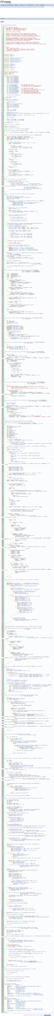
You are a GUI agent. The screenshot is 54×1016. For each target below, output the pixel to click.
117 (2, 127)
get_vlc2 (19, 336)
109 (2, 120)
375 (2, 351)
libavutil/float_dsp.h (15, 59)
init (8, 989)
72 (2, 88)
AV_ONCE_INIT (27, 197)
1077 (2, 976)
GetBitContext (10, 110)
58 (2, 75)
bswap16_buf (16, 951)
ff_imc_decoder (15, 984)
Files (37, 4)
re (10, 668)
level (11, 354)
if (9, 766)
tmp (10, 355)
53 (2, 71)
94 (2, 107)
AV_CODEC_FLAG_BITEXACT (36, 252)
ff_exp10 (24, 147)
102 (2, 114)
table (21, 183)
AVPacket (32, 928)
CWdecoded (12, 82)
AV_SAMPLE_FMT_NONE (37, 994)
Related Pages (10, 4)
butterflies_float (14, 113)
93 (2, 106)
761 (2, 694)
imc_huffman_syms (28, 187)
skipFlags (11, 92)
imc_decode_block (14, 798)
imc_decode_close (19, 968)
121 (2, 130)
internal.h (12, 67)
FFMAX (15, 440)
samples (25, 115)
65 (2, 82)
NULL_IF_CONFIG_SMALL (21, 986)
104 (2, 115)
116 (2, 126)
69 (2, 85)
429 (2, 400)
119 (2, 128)
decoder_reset (12, 96)
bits (10, 802)
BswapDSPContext (11, 112)
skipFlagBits (12, 90)
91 (2, 104)
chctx (13, 100)
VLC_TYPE (10, 128)
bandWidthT (11, 84)
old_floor (12, 76)
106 (2, 117)
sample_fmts (10, 994)
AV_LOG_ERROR (19, 201)
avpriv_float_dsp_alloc (16, 252)
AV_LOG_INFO (19, 258)
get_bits (19, 334)
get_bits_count (21, 746)
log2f (16, 359)
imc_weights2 (22, 250)
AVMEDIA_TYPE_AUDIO (21, 987)
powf (21, 415)
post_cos (12, 104)
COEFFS (16, 82)
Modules (16, 4)
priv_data (21, 196)
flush (16, 976)
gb (14, 110)
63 (2, 80)
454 (2, 422)
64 (2, 81)
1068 (2, 968)
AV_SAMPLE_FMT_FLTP (24, 262)
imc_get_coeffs (14, 734)
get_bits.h (12, 65)
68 (2, 84)
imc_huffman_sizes (8, 186)
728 (2, 666)
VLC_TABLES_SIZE (23, 128)
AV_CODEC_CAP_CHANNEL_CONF (32, 993)
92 (2, 105)
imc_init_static (19, 179)
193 (2, 193)
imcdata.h (12, 69)
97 (2, 109)
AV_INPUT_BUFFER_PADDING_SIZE (42, 936)
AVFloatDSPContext (11, 198)
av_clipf (17, 491)
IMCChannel (15, 75)
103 (2, 115)
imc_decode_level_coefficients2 (19, 382)
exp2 (21, 357)
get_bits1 (27, 591)
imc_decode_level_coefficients (18, 351)
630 (2, 579)
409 (2, 382)
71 (2, 87)
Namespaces (22, 4)
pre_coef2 (12, 107)
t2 (9, 429)
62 (2, 79)
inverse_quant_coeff (15, 694)
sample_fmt (13, 262)
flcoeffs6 (12, 82)
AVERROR (14, 254)
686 (2, 628)
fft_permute (13, 680)
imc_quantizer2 (23, 714)
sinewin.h (12, 68)
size (19, 931)
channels (14, 208)
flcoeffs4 (12, 80)
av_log (10, 201)
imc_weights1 (22, 249)
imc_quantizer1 (23, 721)
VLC (9, 124)
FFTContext (9, 114)
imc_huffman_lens (28, 186)
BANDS (16, 76)
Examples (42, 4)
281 (2, 270)
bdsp (16, 112)
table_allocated (24, 184)
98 (2, 110)
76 (2, 91)
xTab (22, 463)
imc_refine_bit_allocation (17, 758)
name (8, 985)
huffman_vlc (13, 124)
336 (2, 317)
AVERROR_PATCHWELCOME (17, 205)
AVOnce (12, 197)
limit (14, 426)
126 (2, 134)
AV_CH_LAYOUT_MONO (35, 263)
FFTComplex (19, 115)
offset (16, 181)
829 (2, 758)
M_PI (36, 227)
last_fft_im (13, 95)
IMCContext (15, 99)
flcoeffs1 (12, 77)
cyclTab (12, 119)
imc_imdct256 (14, 666)
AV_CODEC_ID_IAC (23, 200)
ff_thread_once (10, 265)
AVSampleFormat (26, 994)
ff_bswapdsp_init (11, 260)
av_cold (10, 134)
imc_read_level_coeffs (16, 317)
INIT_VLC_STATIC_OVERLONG (32, 188)
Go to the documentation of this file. (8, 25)
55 (2, 73)
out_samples (13, 115)
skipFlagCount (12, 91)
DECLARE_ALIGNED (11, 115)
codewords (11, 93)
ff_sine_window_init (12, 224)
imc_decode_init (18, 193)
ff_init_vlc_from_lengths (17, 185)
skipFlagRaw (12, 89)
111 (2, 121)
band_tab (15, 142)
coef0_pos (11, 117)
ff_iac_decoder (15, 999)
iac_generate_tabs (19, 134)
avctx (16, 121)
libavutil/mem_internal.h (16, 61)
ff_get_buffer (15, 946)
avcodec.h (12, 63)
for (9, 219)
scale (11, 137)
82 (2, 96)
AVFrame (8, 929)
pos (15, 402)
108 (2, 119)
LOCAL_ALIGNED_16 (11, 936)
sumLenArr (11, 88)
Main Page (3, 4)
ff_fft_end (9, 972)
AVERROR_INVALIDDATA (20, 444)
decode (8, 991)
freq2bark (18, 130)
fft (13, 114)
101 (2, 113)
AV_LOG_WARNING (28, 747)
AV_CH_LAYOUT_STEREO (36, 264)
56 (2, 74)
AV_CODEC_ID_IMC (23, 207)
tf (25, 139)
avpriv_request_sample (14, 211)
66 (2, 82)
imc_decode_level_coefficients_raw (19, 400)
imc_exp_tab (18, 374)
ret (13, 195)
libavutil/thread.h (14, 62)
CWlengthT (11, 86)
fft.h (11, 66)
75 (2, 90)
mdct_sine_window (14, 103)
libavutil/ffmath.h (14, 58)
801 (2, 734)
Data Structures (30, 4)
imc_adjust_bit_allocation (17, 628)
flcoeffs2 (12, 78)
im (12, 668)
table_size (28, 189)
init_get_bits (12, 953)
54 (2, 72)
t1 (9, 428)
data (36, 927)
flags (27, 252)
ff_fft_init (15, 257)
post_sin (12, 105)
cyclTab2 (19, 119)
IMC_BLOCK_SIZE (29, 936)
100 (2, 112)
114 (2, 124)
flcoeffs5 (12, 81)
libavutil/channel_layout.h (17, 57)
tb (27, 139)
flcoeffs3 (12, 79)
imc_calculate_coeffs (16, 270)
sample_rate (35, 200)
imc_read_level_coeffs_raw (17, 342)
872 (2, 798)
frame (12, 929)
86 (2, 100)
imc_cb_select (14, 330)
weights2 (20, 120)
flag (41, 423)
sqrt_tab (12, 109)
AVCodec (9, 984)
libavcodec (2, 18)
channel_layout (14, 263)
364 (2, 342)
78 (2, 93)
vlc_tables (15, 128)
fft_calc (12, 681)
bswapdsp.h (12, 64)
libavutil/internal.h (15, 60)
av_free (8, 256)
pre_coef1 (12, 106)
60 (2, 77)
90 (2, 103)
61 (2, 78)
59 (2, 76)
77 (2, 92)
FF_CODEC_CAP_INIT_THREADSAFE (23, 995)
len (47, 113)
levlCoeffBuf (12, 87)
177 (2, 179)
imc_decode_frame (14, 927)
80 (2, 95)
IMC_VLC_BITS (38, 185)
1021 (2, 927)
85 (2, 99)
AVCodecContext (10, 121)
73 (2, 88)
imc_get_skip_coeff (15, 579)
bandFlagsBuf (12, 88)
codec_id (14, 200)
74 (2, 89)
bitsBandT (11, 85)
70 (2, 86)
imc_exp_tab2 (22, 392)
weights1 (12, 120)
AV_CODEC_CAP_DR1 (20, 993)
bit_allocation (14, 422)
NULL (40, 188)
